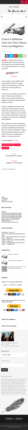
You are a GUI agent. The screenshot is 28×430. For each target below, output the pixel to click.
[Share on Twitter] (11, 56)
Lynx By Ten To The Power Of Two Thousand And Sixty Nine (17, 267)
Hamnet (4, 212)
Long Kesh (9, 380)
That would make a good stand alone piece (13, 234)
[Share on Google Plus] (16, 56)
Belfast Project (5, 394)
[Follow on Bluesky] (26, 2)
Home (3, 197)
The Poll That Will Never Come (10, 222)
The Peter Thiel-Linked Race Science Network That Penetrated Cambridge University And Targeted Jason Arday (12, 215)
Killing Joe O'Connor (7, 201)
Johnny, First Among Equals (15, 260)
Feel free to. (5, 232)
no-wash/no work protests (8, 382)
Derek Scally (14, 76)
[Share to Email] (24, 56)
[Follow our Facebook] (22, 2)
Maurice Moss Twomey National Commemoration (10, 219)
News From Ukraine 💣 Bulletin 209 (11, 217)
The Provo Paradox (13, 254)
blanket (22, 380)
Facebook (13, 326)
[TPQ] (14, 12)
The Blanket (5, 198)
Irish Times (15, 140)
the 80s (13, 383)
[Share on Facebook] (7, 56)
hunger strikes (5, 383)
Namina (15, 425)
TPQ (11, 425)
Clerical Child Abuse (7, 144)
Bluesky (12, 319)
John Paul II (5, 148)
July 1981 (4, 200)
